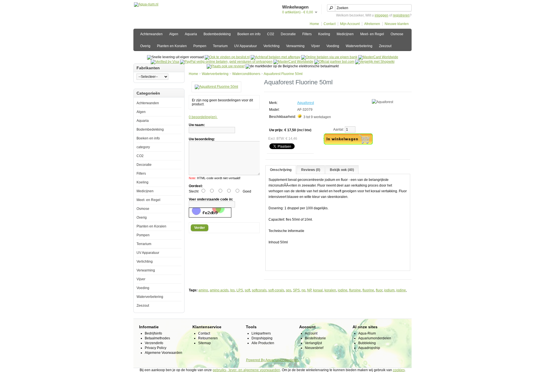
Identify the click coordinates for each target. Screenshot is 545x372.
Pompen (199, 46)
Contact (330, 24)
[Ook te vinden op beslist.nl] (227, 57)
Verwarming (295, 46)
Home (314, 24)
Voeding (332, 46)
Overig (145, 46)
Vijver (315, 46)
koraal (318, 290)
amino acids (219, 290)
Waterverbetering (359, 46)
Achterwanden (151, 34)
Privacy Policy (155, 348)
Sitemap (204, 343)
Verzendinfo (154, 343)
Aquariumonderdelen (374, 338)
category (143, 147)
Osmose (397, 34)
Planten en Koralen (172, 46)
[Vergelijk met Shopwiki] (375, 62)
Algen (173, 34)
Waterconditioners (246, 74)
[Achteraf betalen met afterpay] (275, 57)
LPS (239, 290)
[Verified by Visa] (165, 62)
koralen (330, 290)
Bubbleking (367, 343)
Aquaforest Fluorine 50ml (283, 74)
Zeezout (385, 46)
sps (288, 290)
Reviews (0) (310, 170)
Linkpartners (261, 333)
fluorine (368, 290)
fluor (379, 290)
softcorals (259, 290)
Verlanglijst (313, 343)
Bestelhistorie (315, 338)
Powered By (255, 360)
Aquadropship (369, 348)
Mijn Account (350, 24)
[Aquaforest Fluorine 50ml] (216, 87)
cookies (399, 370)
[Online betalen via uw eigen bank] (329, 57)
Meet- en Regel (372, 34)
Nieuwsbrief (314, 348)
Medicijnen (345, 34)
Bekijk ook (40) (342, 170)
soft (247, 290)
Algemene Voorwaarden (163, 353)
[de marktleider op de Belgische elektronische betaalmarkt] (293, 62)
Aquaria (191, 34)
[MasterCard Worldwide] (378, 57)
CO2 (270, 34)
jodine (401, 290)
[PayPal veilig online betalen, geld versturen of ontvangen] (226, 62)
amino (203, 290)
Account (311, 333)
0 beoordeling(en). (203, 117)
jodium (389, 290)
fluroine (355, 290)
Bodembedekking (217, 34)
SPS (296, 290)
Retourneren (208, 338)
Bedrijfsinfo (153, 333)
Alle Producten (262, 343)
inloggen (381, 15)
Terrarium (220, 46)
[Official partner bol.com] (334, 62)
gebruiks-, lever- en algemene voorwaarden (246, 370)
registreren (401, 15)
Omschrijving (281, 170)
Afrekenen (372, 24)
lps (232, 290)
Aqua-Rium (367, 333)
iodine (342, 290)
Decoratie (288, 34)
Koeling (324, 34)
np (303, 290)
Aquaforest (305, 103)
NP (309, 290)
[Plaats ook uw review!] (226, 66)
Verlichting (271, 46)
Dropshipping (261, 338)
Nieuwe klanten (397, 24)
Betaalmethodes (157, 338)
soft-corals (276, 290)
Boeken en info (249, 34)
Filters (307, 34)
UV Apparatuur (245, 46)
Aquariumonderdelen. (282, 360)
